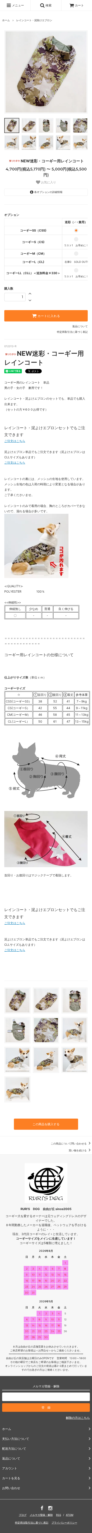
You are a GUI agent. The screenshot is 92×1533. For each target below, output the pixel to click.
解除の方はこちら (78, 1417)
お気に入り (48, 182)
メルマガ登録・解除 (41, 1515)
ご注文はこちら (14, 441)
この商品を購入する (46, 1124)
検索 (48, 5)
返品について (80, 326)
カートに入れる (48, 316)
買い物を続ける (78, 1150)
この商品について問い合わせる (69, 1143)
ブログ (23, 1515)
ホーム (6, 20)
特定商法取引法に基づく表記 (31, 1522)
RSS (58, 1515)
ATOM (69, 1515)
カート (79, 5)
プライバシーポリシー (64, 1522)
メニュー (17, 5)
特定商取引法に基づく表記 (72, 331)
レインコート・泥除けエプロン (34, 20)
